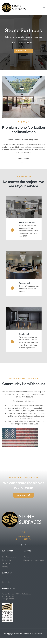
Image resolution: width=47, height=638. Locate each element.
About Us (5, 579)
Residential (24, 334)
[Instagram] (25, 544)
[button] (23, 495)
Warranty (5, 567)
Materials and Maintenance (34, 560)
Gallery (26, 557)
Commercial (24, 283)
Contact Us (22, 51)
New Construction (27, 222)
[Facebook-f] (21, 544)
